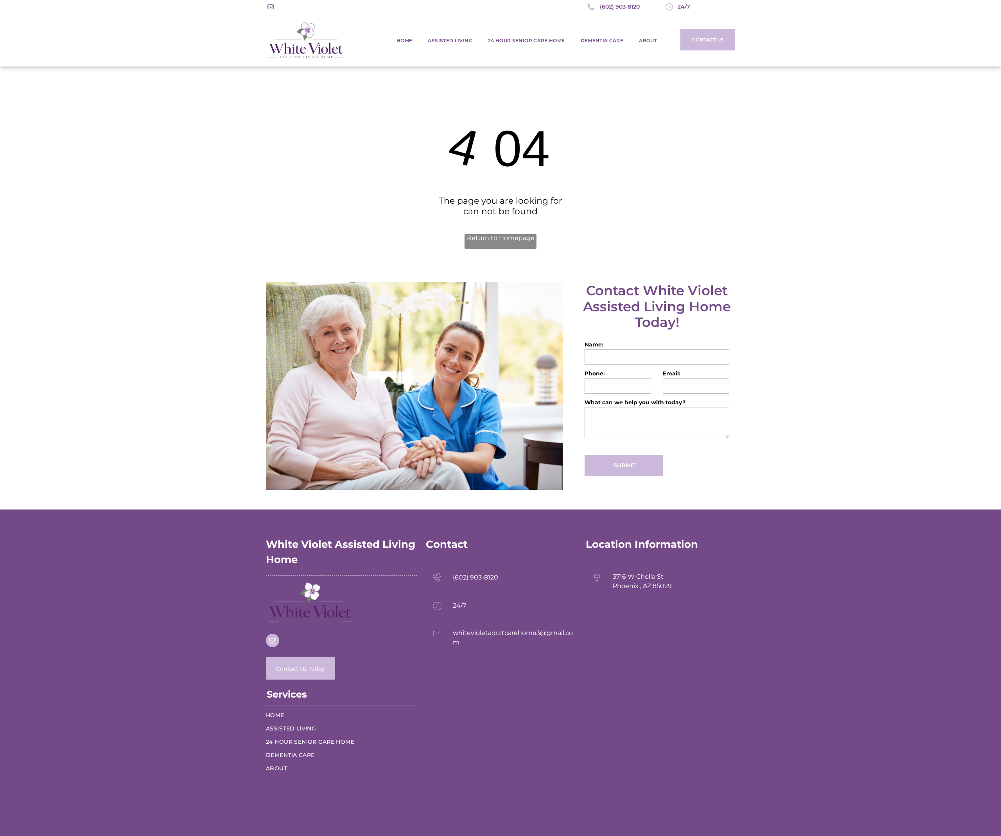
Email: (671, 373)
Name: (594, 344)
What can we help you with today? (635, 402)
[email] (270, 7)
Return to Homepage (501, 238)
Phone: (595, 373)
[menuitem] (396, 40)
